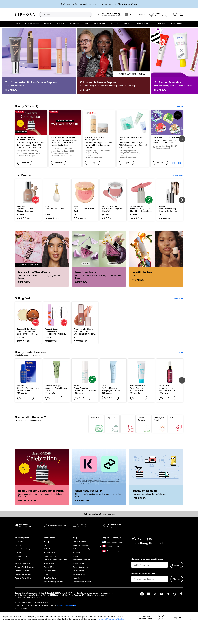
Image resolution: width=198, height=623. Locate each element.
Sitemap (53, 605)
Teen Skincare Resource (82, 581)
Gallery (46, 545)
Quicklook (28, 202)
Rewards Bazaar (50, 570)
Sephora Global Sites (23, 563)
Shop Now (25, 163)
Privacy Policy (20, 605)
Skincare (60, 23)
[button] (99, 138)
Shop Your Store (50, 578)
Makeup (47, 23)
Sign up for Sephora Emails (144, 573)
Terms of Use (32, 605)
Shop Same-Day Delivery (53, 581)
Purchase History (50, 552)
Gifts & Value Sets (143, 23)
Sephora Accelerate (22, 570)
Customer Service (79, 541)
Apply (92, 163)
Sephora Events (21, 556)
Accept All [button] (176, 617)
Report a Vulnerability (23, 578)
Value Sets (94, 417)
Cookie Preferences (64, 605)
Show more (178, 175)
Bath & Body (99, 23)
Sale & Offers (176, 23)
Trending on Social (158, 418)
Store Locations (79, 570)
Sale (171, 417)
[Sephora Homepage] (25, 14)
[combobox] (65, 14)
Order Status (48, 549)
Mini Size (114, 23)
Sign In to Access (25, 398)
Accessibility (77, 578)
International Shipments (82, 560)
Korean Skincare (141, 418)
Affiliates (18, 552)
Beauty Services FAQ (80, 567)
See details (176, 162)
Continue (176, 564)
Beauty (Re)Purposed (23, 574)
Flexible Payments (80, 574)
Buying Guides (78, 563)
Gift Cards (161, 23)
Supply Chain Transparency (25, 549)
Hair (86, 23)
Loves (46, 574)
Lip (123, 417)
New (18, 23)
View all (180, 106)
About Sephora (20, 541)
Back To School (32, 23)
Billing (75, 556)
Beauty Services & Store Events (55, 560)
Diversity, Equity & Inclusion (25, 567)
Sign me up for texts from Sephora (147, 559)
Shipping (76, 552)
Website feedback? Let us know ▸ (99, 514)
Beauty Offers (49, 567)
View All (179, 352)
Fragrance (74, 23)
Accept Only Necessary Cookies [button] (145, 617)
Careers (18, 545)
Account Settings (50, 556)
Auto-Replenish (49, 563)
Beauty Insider (49, 541)
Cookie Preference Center (111, 619)
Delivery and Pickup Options (83, 549)
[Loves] (175, 14)
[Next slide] (192, 61)
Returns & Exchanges (81, 545)
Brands (127, 23)
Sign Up (176, 579)
